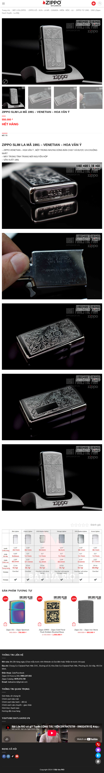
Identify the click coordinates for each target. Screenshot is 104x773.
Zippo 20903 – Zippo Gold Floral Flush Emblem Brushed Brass (52, 631)
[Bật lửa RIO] (52, 3)
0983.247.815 (26, 676)
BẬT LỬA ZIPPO (19, 10)
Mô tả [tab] (4, 135)
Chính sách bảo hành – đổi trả (14, 702)
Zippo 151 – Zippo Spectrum (17, 630)
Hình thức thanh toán (10, 708)
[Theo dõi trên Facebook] (4, 756)
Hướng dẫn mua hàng (11, 711)
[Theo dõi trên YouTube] (17, 756)
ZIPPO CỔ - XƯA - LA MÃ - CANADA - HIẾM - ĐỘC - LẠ (51, 10)
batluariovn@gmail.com (18, 682)
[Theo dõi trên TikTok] (13, 756)
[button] (3, 3)
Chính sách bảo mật (10, 699)
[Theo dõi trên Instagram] (8, 756)
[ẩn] (98, 761)
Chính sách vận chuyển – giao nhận (17, 705)
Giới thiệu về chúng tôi (11, 696)
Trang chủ (6, 10)
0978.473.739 (19, 679)
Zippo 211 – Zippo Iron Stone (86, 630)
